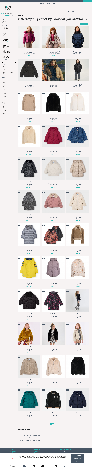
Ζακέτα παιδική (5, 34)
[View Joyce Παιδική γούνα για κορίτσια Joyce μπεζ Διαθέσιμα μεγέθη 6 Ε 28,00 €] (53, 366)
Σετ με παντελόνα (6, 50)
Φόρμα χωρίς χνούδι (6, 56)
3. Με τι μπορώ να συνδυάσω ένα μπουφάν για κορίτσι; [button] (28, 437)
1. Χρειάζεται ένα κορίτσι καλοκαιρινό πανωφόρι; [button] (27, 432)
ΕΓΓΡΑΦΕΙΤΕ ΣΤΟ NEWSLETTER (65, 449)
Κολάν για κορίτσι (6, 38)
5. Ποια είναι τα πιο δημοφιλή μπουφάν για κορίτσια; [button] (28, 442)
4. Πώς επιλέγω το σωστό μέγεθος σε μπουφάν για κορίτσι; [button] (29, 440)
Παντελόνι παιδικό (6, 45)
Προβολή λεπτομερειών (63, 466)
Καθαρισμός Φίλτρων (8, 15)
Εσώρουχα (4, 33)
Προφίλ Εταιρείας (13, 451)
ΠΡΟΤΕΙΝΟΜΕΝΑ (84, 23)
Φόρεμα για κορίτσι (6, 53)
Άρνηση (77, 461)
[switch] (33, 466)
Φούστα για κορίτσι (6, 57)
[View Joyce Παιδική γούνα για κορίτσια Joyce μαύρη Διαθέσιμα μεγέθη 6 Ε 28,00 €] (77, 366)
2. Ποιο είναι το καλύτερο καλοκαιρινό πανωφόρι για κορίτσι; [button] (29, 435)
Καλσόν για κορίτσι (6, 35)
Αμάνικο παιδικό (5, 29)
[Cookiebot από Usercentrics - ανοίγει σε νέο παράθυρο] (13, 466)
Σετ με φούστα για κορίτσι (7, 52)
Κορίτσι (2, 13)
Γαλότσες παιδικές (6, 32)
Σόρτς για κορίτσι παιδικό (7, 28)
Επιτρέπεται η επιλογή (77, 458)
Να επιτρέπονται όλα (77, 455)
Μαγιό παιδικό (5, 39)
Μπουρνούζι (5, 40)
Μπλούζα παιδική (5, 27)
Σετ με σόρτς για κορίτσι (7, 51)
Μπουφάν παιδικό (6, 41)
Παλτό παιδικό (5, 44)
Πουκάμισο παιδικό (6, 46)
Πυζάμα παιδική (5, 47)
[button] (60, 5)
